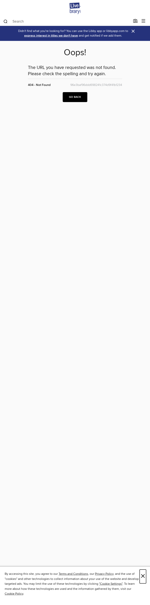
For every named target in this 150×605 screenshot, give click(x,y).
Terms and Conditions (73, 574)
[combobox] (67, 21)
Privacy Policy (104, 574)
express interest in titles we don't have (51, 36)
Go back (75, 97)
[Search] (5, 21)
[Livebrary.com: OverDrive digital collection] (75, 8)
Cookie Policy (14, 594)
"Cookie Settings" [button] (110, 584)
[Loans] (135, 21)
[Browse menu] (143, 21)
